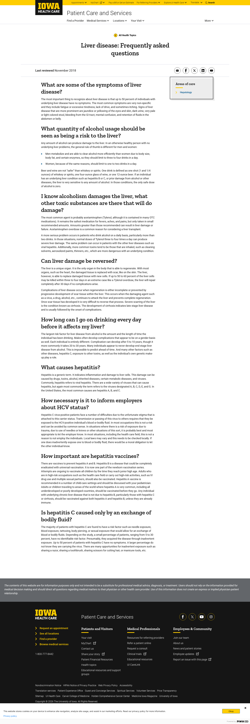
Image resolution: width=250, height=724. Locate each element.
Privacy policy (10, 716)
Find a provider (48, 638)
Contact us (87, 648)
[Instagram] (211, 616)
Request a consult (137, 648)
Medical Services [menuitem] (96, 20)
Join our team (181, 637)
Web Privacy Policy (108, 685)
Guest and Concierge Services (100, 690)
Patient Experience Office (70, 690)
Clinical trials (134, 653)
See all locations (49, 633)
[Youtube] (201, 616)
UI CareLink (133, 664)
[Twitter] (192, 616)
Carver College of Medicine (75, 696)
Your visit (86, 637)
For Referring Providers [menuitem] (147, 2)
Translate (195, 2)
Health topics (88, 664)
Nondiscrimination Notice (48, 685)
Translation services (45, 690)
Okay (231, 711)
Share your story (91, 654)
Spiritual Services (125, 690)
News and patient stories (187, 648)
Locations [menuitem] (118, 20)
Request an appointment (54, 628)
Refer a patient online (139, 643)
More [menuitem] (208, 20)
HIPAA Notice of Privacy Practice (79, 685)
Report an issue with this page (190, 659)
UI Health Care (53, 696)
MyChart (86, 643)
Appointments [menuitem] (77, 2)
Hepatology (186, 92)
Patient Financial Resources (97, 659)
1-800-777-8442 (44, 653)
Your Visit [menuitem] (136, 20)
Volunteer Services (145, 690)
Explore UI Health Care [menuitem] (174, 2)
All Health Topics (127, 35)
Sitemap (39, 696)
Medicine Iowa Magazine (144, 696)
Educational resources (139, 659)
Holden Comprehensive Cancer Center (110, 696)
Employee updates (184, 653)
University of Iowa (168, 696)
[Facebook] (182, 616)
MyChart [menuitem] (95, 2)
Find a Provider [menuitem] (75, 20)
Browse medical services (54, 644)
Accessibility (126, 685)
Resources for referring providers (145, 637)
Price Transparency (167, 690)
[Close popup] (245, 708)
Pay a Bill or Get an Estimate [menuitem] (121, 2)
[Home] (48, 7)
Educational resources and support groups (101, 672)
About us (178, 643)
